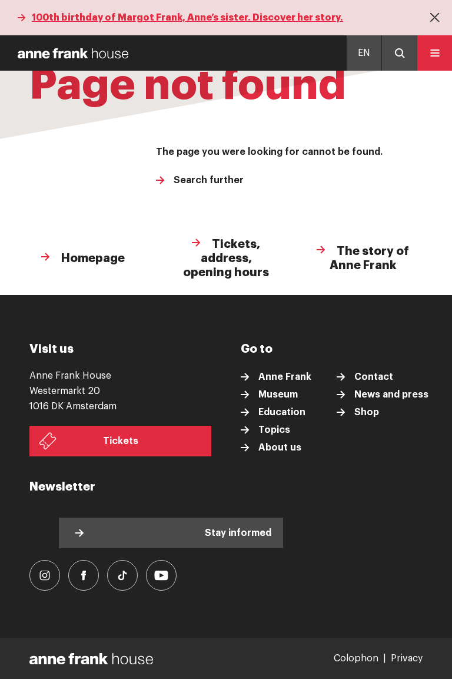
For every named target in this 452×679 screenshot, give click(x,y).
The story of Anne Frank (370, 258)
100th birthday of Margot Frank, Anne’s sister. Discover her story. (187, 17)
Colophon (356, 658)
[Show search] (399, 53)
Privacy (407, 658)
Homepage (92, 258)
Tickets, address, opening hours (226, 258)
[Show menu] (434, 53)
